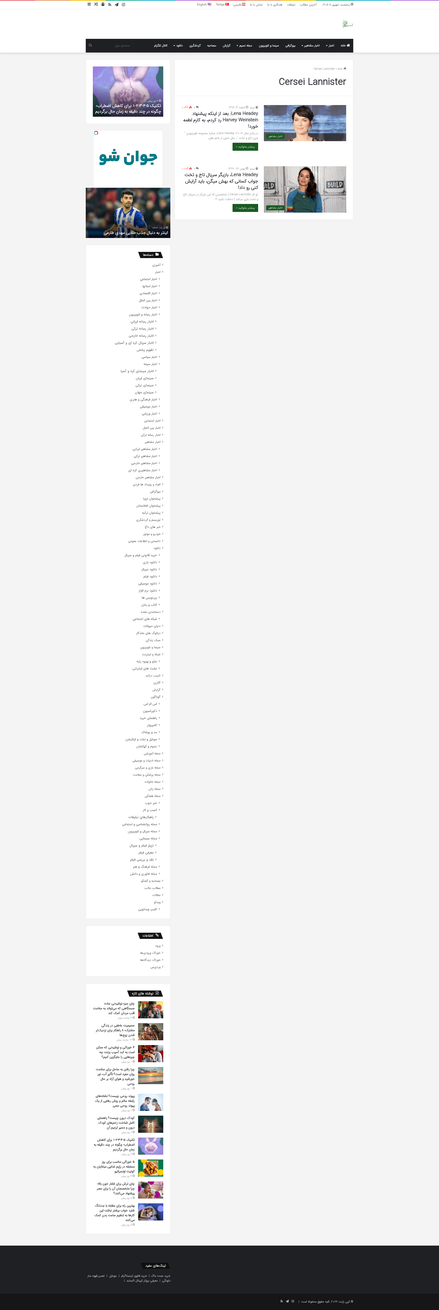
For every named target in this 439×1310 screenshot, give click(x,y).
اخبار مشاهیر (312, 45)
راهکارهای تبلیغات (141, 817)
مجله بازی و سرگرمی (148, 767)
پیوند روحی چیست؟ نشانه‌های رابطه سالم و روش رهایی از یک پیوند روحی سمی (115, 1100)
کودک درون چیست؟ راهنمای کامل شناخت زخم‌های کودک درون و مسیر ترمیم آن (116, 1122)
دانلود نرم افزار (148, 590)
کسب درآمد (153, 675)
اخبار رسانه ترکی (142, 328)
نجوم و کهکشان (146, 746)
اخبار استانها (149, 286)
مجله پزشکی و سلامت (147, 774)
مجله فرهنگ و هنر (145, 866)
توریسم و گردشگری (148, 520)
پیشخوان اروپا (152, 498)
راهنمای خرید (148, 718)
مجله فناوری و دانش (143, 874)
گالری (157, 682)
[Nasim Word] (347, 24)
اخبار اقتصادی (148, 293)
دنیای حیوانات (152, 626)
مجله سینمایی (148, 838)
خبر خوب (151, 803)
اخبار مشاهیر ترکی (145, 456)
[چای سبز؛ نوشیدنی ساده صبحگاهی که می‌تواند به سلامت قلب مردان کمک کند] (150, 1009)
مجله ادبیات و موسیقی (146, 760)
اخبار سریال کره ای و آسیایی (134, 343)
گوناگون (156, 697)
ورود (158, 945)
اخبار (331, 45)
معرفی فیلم (146, 852)
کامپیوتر (152, 725)
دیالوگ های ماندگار (148, 633)
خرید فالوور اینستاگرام (134, 1275)
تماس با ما (256, 4)
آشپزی (156, 265)
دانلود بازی (150, 562)
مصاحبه (211, 45)
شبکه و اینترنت (151, 654)
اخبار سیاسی (149, 357)
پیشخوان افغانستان (148, 505)
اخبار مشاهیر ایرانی (145, 449)
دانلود (179, 45)
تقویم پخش (145, 350)
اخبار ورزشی (149, 413)
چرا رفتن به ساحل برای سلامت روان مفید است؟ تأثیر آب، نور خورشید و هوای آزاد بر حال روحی (115, 1076)
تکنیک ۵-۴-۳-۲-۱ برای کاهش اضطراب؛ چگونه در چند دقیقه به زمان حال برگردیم (128, 109)
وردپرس (155, 967)
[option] (128, 91)
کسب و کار (150, 810)
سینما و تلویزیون (269, 45)
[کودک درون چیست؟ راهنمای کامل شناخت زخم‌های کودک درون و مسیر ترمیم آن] (150, 1124)
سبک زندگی (153, 640)
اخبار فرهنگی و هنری (143, 399)
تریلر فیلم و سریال (141, 845)
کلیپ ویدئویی (147, 909)
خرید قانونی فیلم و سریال (140, 555)
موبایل (113, 1275)
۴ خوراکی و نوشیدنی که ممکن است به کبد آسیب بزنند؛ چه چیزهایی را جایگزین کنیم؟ (115, 1052)
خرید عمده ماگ (160, 1275)
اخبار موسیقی (148, 406)
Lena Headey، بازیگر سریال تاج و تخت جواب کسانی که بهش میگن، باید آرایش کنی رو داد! (221, 181)
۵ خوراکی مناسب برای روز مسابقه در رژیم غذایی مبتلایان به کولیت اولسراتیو (114, 1166)
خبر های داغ (153, 527)
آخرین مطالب (308, 4)
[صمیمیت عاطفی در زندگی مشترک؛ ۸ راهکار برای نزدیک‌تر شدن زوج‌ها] (150, 1031)
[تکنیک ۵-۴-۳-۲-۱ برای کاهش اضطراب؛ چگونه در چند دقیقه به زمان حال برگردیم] (150, 1146)
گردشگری (195, 45)
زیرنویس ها (149, 597)
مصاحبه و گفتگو (151, 881)
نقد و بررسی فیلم (142, 859)
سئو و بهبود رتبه (147, 661)
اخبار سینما (150, 364)
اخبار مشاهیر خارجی (144, 463)
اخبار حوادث (149, 307)
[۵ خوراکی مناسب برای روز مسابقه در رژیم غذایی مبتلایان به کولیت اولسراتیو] (150, 1168)
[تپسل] (96, 133)
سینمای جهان (144, 392)
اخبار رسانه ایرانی (142, 321)
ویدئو (157, 902)
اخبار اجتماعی (148, 279)
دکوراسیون (150, 711)
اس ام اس (150, 704)
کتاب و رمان (149, 604)
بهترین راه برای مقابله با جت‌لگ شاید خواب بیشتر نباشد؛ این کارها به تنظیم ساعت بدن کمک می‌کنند (114, 1213)
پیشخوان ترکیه (151, 512)
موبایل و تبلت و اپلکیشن (141, 739)
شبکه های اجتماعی (145, 619)
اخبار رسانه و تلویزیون (143, 314)
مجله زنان (154, 789)
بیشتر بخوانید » (245, 146)
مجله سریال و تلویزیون (142, 831)
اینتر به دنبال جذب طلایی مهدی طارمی (136, 233)
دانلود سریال (149, 569)
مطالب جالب (152, 888)
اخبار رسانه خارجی (141, 335)
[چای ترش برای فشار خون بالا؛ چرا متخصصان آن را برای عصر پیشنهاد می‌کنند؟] (150, 1190)
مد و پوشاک (149, 732)
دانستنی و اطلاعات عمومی (144, 541)
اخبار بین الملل (148, 300)
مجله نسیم (245, 45)
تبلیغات (291, 4)
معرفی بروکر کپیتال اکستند (142, 1280)
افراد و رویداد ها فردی (147, 484)
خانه (344, 45)
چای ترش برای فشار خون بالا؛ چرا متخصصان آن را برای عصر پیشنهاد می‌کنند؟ (116, 1188)
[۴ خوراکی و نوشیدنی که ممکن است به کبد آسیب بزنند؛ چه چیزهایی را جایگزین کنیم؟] (150, 1053)
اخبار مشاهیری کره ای (142, 470)
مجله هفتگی (153, 796)
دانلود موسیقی (147, 583)
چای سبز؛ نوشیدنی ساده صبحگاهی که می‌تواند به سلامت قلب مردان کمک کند (114, 1008)
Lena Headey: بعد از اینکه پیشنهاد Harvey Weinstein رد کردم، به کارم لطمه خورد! (220, 120)
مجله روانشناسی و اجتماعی (139, 824)
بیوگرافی (290, 45)
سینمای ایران (145, 378)
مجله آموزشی (152, 753)
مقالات (156, 895)
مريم (252, 107)
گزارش (226, 45)
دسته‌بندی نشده (151, 612)
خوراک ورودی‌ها (150, 953)
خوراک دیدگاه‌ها (150, 960)
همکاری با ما (274, 4)
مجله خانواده (153, 781)
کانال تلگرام (160, 45)
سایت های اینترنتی (144, 668)
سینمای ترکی (145, 385)
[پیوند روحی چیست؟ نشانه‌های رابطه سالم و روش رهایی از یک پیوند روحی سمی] (150, 1102)
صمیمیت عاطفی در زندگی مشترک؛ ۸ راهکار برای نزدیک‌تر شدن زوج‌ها (115, 1030)
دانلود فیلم (150, 576)
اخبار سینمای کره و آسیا (137, 371)
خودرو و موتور (152, 534)
